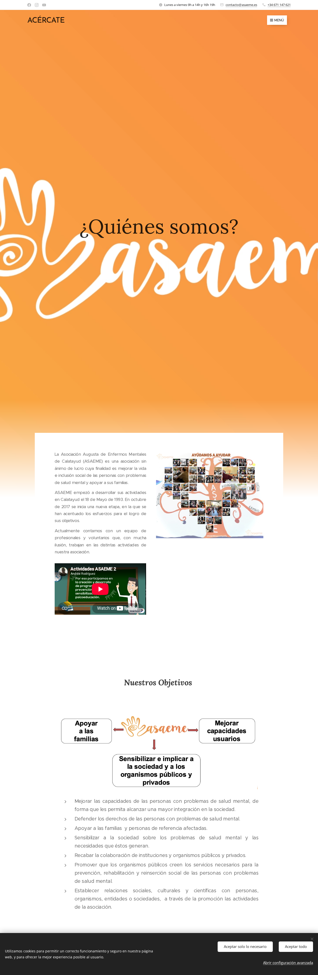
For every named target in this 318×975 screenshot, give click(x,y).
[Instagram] (37, 5)
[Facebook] (29, 5)
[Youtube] (44, 5)
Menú (279, 20)
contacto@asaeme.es (241, 4)
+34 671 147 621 (279, 4)
